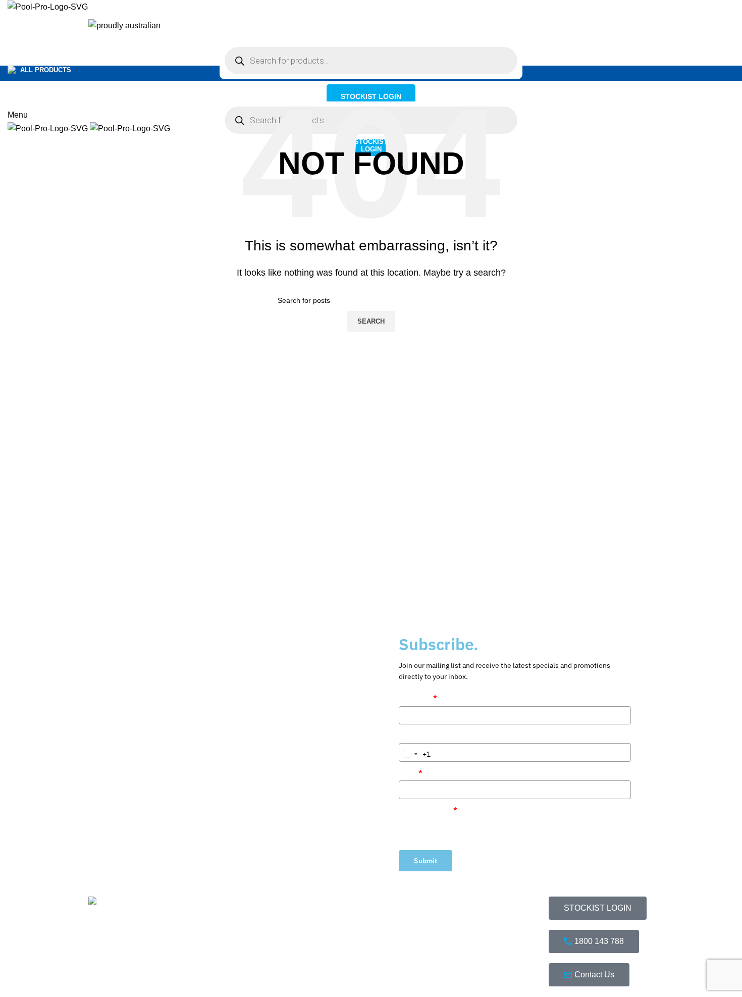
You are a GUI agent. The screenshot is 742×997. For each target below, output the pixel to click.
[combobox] (415, 754)
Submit (425, 860)
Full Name (418, 697)
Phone (409, 735)
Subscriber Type (428, 809)
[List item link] (486, 958)
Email (410, 772)
